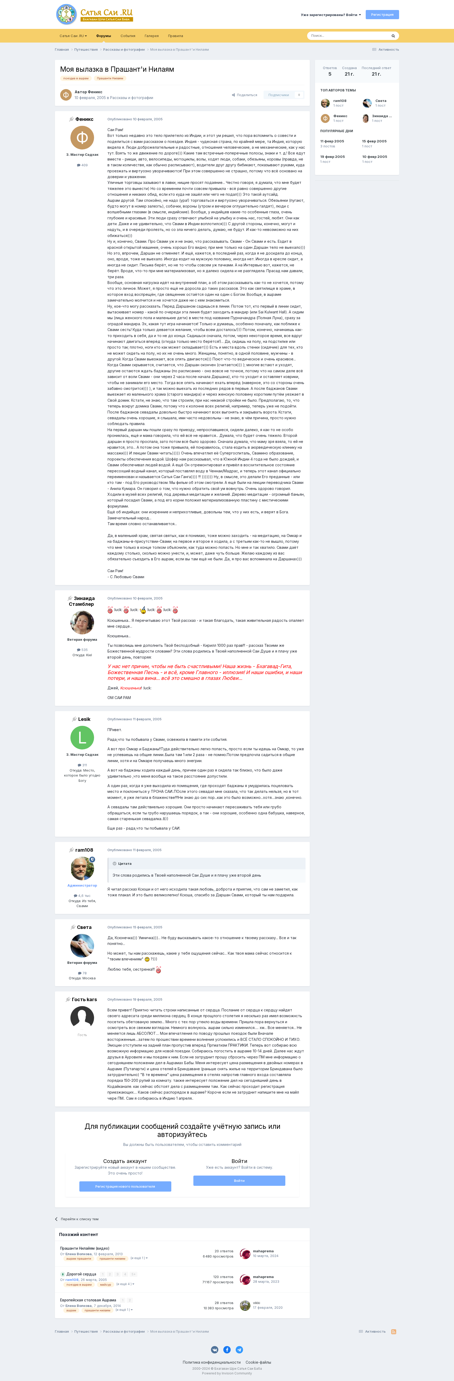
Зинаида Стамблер (389, 116)
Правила (175, 36)
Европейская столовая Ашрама (88, 1300)
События (128, 36)
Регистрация (382, 14)
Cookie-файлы (258, 1362)
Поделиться (246, 95)
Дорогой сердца (81, 1274)
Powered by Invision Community (227, 1373)
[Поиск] (393, 36)
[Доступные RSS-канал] (393, 1332)
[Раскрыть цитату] (115, 863)
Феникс (340, 116)
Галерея (152, 36)
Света (380, 101)
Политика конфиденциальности (212, 1362)
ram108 (340, 101)
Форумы (103, 36)
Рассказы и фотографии (131, 97)
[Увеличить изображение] (110, 609)
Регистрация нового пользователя (125, 1186)
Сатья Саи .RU (72, 36)
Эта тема (373, 36)
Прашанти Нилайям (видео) (85, 1248)
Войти (239, 1180)
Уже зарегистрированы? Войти (330, 15)
